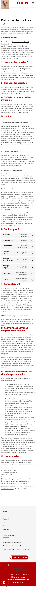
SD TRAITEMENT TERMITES (18, 574)
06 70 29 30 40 (20, 557)
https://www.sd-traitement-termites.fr (20, 479)
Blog (5, 526)
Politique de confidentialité (18, 580)
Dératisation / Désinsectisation (17, 549)
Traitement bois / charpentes (16, 546)
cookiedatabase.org (7, 489)
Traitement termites (12, 543)
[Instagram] (22, 2)
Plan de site (18, 582)
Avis (4, 522)
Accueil (6, 519)
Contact (6, 529)
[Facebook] (18, 2)
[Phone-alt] (26, 3)
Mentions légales (18, 577)
